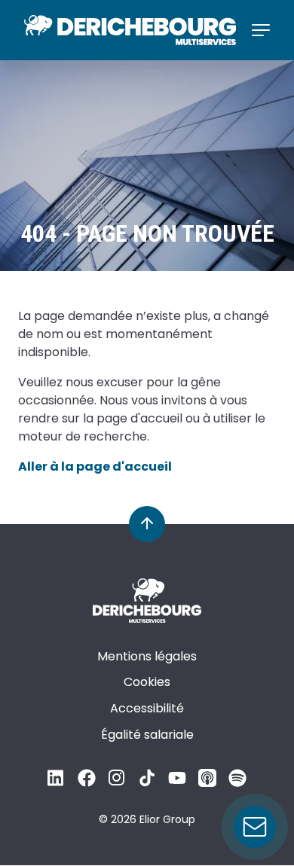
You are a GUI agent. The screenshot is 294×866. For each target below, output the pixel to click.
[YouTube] (177, 782)
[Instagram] (117, 782)
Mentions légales (147, 656)
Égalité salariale (147, 734)
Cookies (147, 682)
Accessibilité (147, 708)
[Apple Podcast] (207, 782)
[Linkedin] (56, 782)
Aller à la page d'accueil (95, 466)
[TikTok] (147, 782)
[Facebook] (87, 782)
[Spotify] (237, 782)
